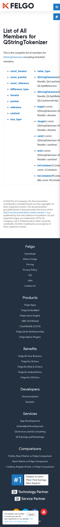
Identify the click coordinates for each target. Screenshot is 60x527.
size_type (16, 119)
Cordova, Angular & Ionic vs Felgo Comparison (30, 466)
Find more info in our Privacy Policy (18, 519)
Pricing (30, 264)
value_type (43, 71)
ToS (30, 275)
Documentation (30, 396)
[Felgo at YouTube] (43, 512)
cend (40, 136)
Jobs (30, 280)
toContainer (44, 165)
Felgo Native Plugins (30, 336)
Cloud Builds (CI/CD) (30, 326)
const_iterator (18, 71)
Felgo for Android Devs (30, 372)
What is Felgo (30, 259)
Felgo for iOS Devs (30, 377)
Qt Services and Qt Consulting (30, 431)
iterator (14, 95)
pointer (14, 101)
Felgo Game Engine (30, 315)
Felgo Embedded (30, 310)
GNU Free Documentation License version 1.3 (25, 212)
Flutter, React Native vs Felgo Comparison (30, 455)
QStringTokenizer (12, 57)
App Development (30, 420)
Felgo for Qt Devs (30, 361)
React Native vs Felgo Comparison (30, 461)
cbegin (41, 121)
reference (15, 107)
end (39, 150)
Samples (30, 401)
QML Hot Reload (30, 320)
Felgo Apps (30, 304)
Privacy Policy (30, 269)
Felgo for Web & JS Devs (30, 366)
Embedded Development (30, 426)
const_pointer (18, 77)
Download (30, 253)
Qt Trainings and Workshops (30, 436)
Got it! (31, 514)
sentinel (15, 113)
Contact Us (30, 285)
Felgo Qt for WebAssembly (30, 331)
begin (40, 106)
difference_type (19, 89)
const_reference (19, 83)
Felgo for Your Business (30, 356)
